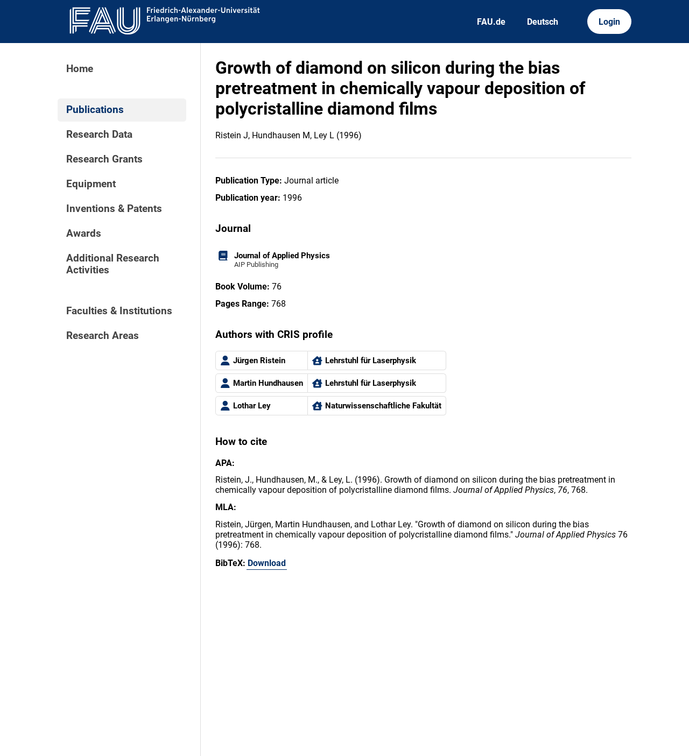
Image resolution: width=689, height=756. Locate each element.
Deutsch (542, 22)
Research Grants (104, 159)
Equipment (91, 184)
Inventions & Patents (114, 209)
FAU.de (491, 22)
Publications (95, 110)
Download (267, 563)
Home (79, 69)
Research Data (99, 134)
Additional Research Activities (112, 264)
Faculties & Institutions (119, 311)
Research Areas (102, 336)
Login (609, 22)
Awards (83, 233)
